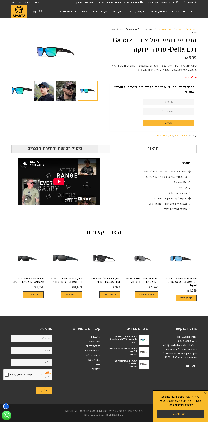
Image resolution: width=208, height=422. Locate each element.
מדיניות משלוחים (92, 350)
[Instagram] (187, 366)
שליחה (168, 123)
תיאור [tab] (153, 148)
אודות (97, 364)
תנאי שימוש (94, 341)
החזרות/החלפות (92, 355)
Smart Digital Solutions (111, 415)
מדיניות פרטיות (93, 346)
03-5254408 (183, 337)
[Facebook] (194, 366)
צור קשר (96, 369)
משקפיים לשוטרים (164, 29)
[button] (41, 11)
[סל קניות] (34, 11)
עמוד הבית (192, 29)
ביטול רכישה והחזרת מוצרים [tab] (54, 148)
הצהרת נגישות (93, 360)
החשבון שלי (94, 337)
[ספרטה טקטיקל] (19, 11)
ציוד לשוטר (180, 29)
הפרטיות (179, 405)
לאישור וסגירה (180, 414)
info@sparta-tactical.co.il (176, 345)
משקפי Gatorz (181, 135)
